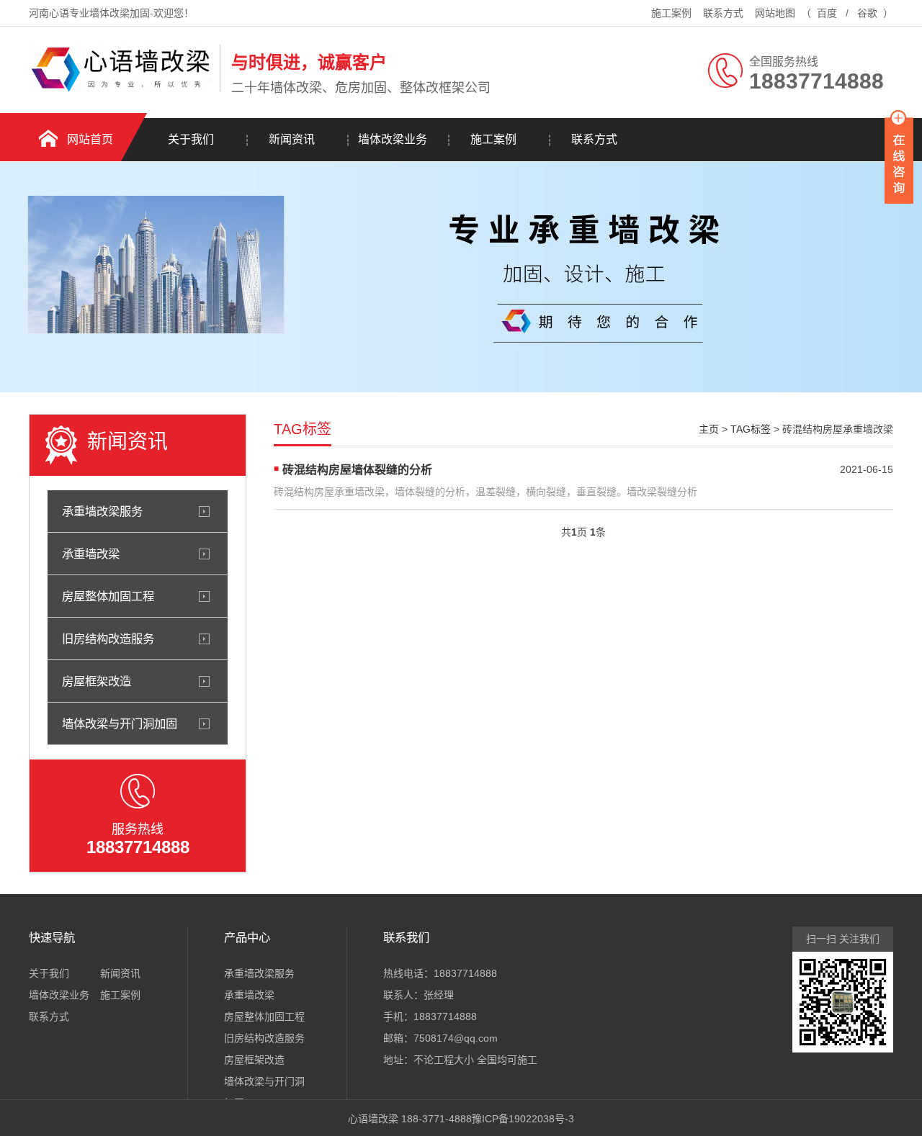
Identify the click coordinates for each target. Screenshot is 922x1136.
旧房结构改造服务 (108, 638)
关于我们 (191, 139)
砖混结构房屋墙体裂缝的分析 (357, 470)
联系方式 (723, 13)
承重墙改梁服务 (102, 511)
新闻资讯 (292, 139)
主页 (709, 429)
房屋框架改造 (96, 681)
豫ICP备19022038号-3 (523, 1118)
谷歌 (867, 13)
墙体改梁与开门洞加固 (119, 723)
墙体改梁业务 (392, 139)
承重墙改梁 (91, 553)
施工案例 (671, 13)
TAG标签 (750, 429)
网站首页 (90, 139)
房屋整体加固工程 (108, 596)
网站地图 (775, 13)
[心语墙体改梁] (120, 88)
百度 (827, 13)
